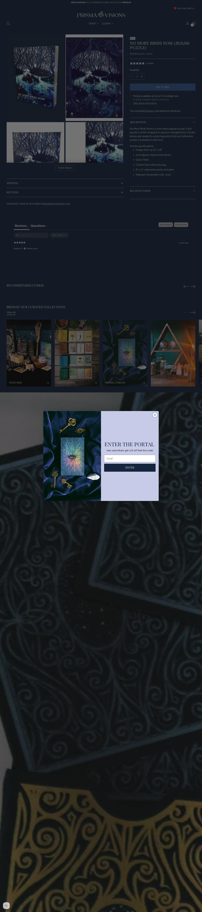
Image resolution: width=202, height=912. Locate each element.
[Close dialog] (154, 414)
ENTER (129, 467)
